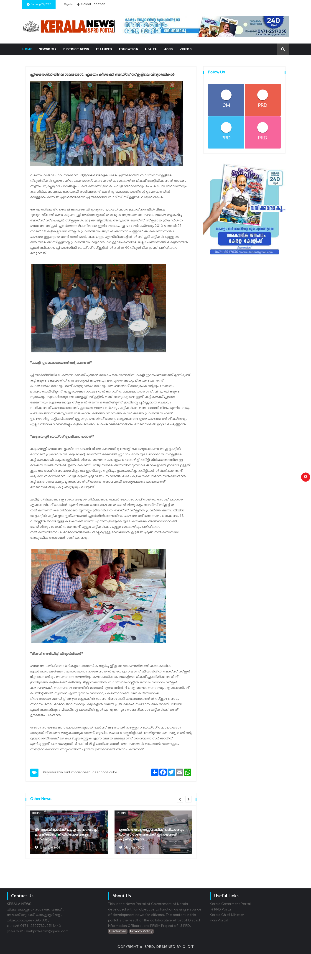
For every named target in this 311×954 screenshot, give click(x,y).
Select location (93, 4)
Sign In (68, 4)
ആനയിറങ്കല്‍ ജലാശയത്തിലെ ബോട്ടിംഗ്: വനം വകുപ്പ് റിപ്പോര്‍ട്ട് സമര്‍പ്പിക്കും (154, 837)
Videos (186, 49)
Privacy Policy (141, 932)
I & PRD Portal (221, 910)
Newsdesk (47, 49)
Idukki (38, 813)
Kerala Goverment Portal (230, 904)
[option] (70, 832)
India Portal (219, 921)
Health (151, 49)
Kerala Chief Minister (227, 915)
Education (128, 49)
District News (76, 49)
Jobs (168, 49)
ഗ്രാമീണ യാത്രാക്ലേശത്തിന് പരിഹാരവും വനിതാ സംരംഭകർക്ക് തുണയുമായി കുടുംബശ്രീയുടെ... (68, 835)
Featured (104, 49)
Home (27, 49)
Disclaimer (117, 932)
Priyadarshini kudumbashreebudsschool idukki (80, 773)
